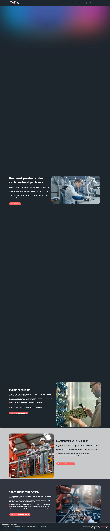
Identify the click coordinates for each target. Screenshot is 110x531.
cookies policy (16, 529)
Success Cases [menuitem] (65, 3)
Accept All (104, 528)
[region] (55, 527)
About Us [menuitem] (74, 3)
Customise (87, 528)
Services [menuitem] (57, 3)
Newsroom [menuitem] (81, 3)
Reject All (95, 528)
